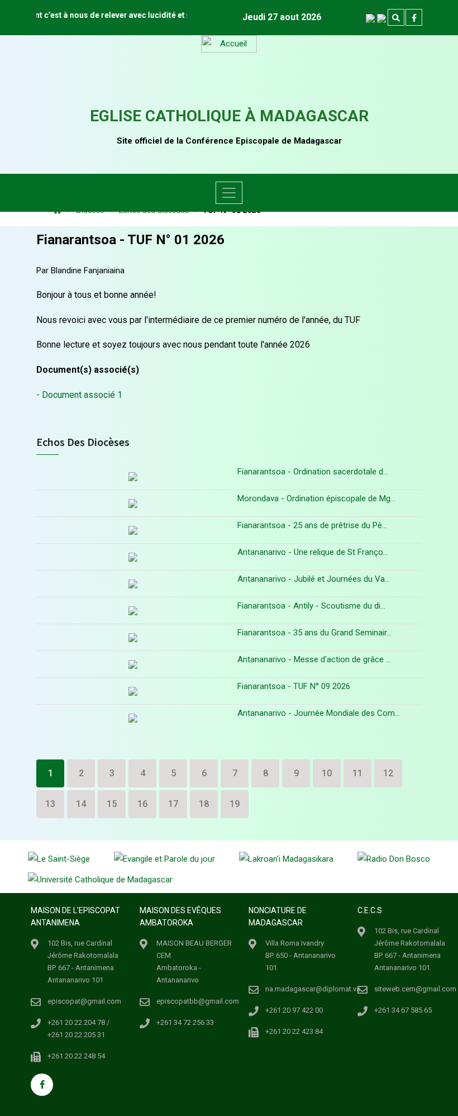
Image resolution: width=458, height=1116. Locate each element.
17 (173, 804)
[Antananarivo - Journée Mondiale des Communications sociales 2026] (133, 718)
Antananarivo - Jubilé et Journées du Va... (313, 579)
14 (81, 804)
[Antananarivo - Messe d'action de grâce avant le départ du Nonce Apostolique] (133, 664)
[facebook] (414, 18)
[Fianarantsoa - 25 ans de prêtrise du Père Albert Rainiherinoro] (133, 530)
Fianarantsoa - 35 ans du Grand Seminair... (314, 633)
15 (112, 804)
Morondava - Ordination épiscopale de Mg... (316, 498)
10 (327, 773)
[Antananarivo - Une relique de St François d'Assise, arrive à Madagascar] (133, 557)
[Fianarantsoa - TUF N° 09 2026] (133, 691)
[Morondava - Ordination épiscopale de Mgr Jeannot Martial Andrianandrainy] (133, 503)
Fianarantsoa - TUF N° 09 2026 (293, 686)
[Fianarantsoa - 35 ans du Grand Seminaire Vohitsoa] (133, 637)
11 (357, 773)
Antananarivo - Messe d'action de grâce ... (314, 659)
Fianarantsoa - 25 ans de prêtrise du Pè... (312, 525)
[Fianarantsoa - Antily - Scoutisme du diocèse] (133, 610)
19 (235, 804)
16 (142, 804)
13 (50, 804)
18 (204, 804)
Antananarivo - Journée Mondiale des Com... (318, 713)
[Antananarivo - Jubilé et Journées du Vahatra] (133, 584)
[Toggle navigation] (229, 193)
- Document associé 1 (79, 395)
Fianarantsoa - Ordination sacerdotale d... (312, 472)
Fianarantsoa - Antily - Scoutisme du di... (311, 606)
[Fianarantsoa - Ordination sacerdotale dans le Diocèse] (133, 478)
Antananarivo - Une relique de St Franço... (312, 552)
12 (388, 773)
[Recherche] (396, 18)
